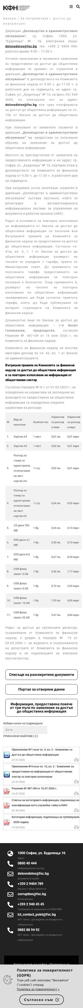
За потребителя (35, 18)
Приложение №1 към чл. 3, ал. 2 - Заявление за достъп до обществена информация (42, 752)
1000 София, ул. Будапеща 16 (41, 853)
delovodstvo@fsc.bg (21, 104)
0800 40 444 (27, 863)
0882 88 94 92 (28, 930)
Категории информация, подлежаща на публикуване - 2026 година (45, 819)
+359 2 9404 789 (30, 884)
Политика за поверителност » (38, 989)
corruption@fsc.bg (32, 894)
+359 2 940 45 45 (31, 904)
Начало (9, 18)
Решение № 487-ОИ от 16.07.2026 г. (34, 788)
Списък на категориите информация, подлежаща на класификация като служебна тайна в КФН (45, 803)
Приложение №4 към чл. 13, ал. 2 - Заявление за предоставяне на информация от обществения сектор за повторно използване (43, 771)
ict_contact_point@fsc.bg (37, 914)
